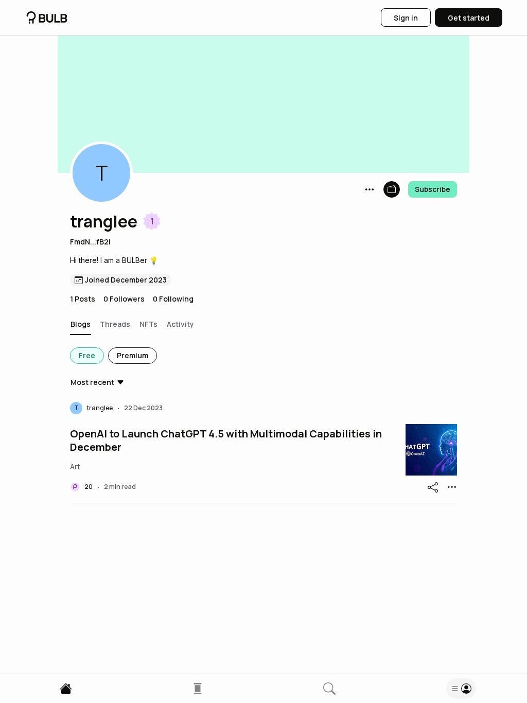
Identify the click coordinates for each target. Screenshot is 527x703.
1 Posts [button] (82, 299)
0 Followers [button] (124, 299)
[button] (101, 173)
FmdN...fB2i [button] (90, 242)
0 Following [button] (173, 299)
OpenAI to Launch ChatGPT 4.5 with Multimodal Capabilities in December (226, 440)
